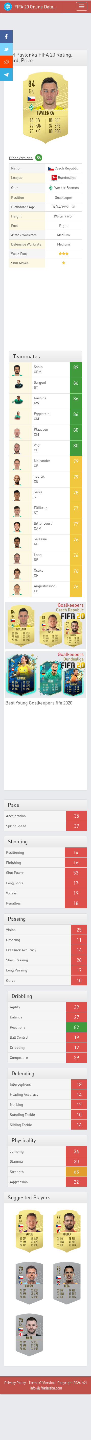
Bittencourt (43, 523)
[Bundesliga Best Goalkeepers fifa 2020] (45, 674)
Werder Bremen (66, 187)
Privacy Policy (15, 1382)
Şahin (38, 366)
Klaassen (41, 429)
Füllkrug (41, 507)
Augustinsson (45, 586)
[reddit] (6, 62)
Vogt (37, 445)
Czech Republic (66, 168)
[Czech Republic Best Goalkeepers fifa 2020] (45, 625)
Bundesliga (66, 177)
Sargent (40, 382)
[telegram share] (6, 74)
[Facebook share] (6, 36)
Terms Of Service (42, 1382)
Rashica (40, 398)
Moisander (42, 460)
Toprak (39, 476)
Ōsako (38, 570)
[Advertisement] (45, 32)
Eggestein (42, 413)
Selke (38, 492)
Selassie (40, 539)
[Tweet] (6, 49)
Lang (38, 554)
